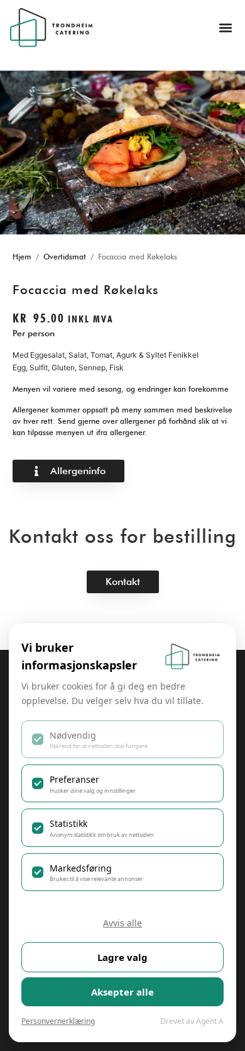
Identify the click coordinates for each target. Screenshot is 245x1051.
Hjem (22, 256)
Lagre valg (122, 957)
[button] (225, 27)
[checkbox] (122, 739)
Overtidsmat (64, 256)
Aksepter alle (122, 992)
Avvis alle (122, 923)
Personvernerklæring (58, 1021)
